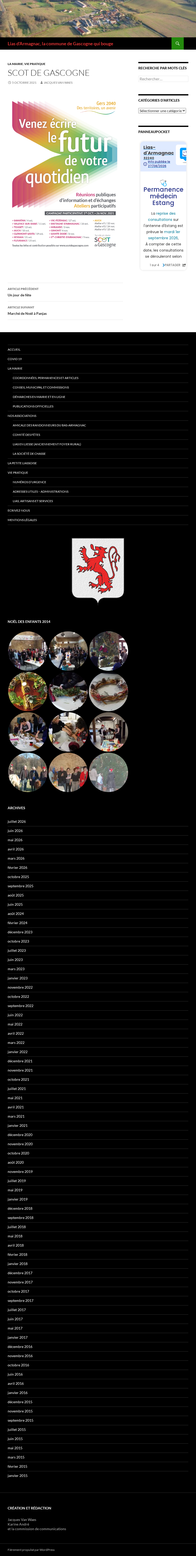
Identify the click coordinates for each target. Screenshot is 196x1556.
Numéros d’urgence (29, 482)
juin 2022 (15, 1015)
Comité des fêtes (26, 435)
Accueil (14, 349)
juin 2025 (15, 904)
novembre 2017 (20, 1282)
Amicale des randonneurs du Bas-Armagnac (49, 425)
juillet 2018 (17, 1227)
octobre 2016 (18, 1365)
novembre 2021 (20, 1070)
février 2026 (17, 867)
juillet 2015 (17, 1429)
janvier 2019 (18, 1199)
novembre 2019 (20, 1171)
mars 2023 (16, 969)
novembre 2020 (20, 1144)
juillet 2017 (17, 1310)
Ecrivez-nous (19, 510)
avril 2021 (16, 1107)
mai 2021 (15, 1098)
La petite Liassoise (22, 463)
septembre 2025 (20, 886)
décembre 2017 (20, 1273)
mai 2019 (15, 1190)
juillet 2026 (17, 821)
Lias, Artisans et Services (33, 501)
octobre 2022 (18, 996)
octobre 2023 (18, 941)
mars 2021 (16, 1116)
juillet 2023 (17, 950)
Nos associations (22, 416)
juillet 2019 (17, 1181)
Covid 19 (15, 359)
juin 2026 (15, 830)
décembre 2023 (20, 932)
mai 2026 (15, 840)
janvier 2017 (18, 1337)
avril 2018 (16, 1245)
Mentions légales (22, 520)
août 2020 (16, 1162)
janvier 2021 (18, 1125)
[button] (28, 651)
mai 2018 (15, 1236)
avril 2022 (16, 1033)
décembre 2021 (20, 1061)
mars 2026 (16, 858)
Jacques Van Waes (58, 82)
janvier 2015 (18, 1475)
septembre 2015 (20, 1420)
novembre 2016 (20, 1356)
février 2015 (17, 1466)
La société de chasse (29, 454)
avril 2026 (16, 849)
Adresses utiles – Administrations (40, 491)
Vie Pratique (18, 472)
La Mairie (15, 64)
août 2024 (16, 913)
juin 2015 (15, 1438)
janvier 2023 (18, 978)
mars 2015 (16, 1457)
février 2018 (17, 1254)
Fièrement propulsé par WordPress (31, 1550)
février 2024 (17, 923)
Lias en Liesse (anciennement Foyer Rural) (47, 444)
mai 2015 (15, 1448)
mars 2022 (16, 1042)
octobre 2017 (18, 1291)
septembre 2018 (20, 1217)
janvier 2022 (18, 1052)
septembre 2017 (20, 1300)
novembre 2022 (20, 987)
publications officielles (33, 406)
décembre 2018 (20, 1208)
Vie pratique (34, 64)
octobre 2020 (18, 1153)
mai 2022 (15, 1024)
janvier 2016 (18, 1392)
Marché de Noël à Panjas (27, 310)
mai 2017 (15, 1328)
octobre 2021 (18, 1079)
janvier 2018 (18, 1263)
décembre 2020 (20, 1134)
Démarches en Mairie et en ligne (39, 397)
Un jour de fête (23, 292)
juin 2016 (15, 1374)
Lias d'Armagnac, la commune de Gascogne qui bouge (60, 43)
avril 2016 (16, 1383)
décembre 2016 (20, 1346)
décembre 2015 (20, 1402)
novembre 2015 (20, 1411)
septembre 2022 (20, 1005)
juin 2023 (15, 959)
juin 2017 (15, 1319)
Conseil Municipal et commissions (41, 387)
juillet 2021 (17, 1088)
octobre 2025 (18, 876)
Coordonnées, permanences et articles (45, 378)
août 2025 (16, 895)
